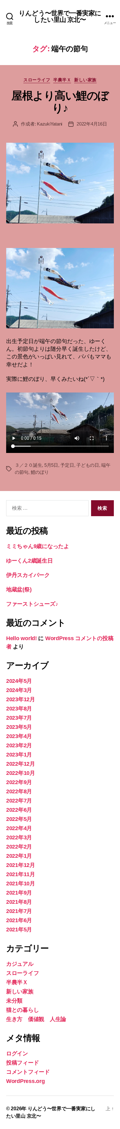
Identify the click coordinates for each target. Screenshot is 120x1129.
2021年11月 (20, 874)
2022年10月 (20, 773)
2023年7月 (19, 718)
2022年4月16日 (92, 123)
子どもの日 (87, 465)
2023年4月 (19, 736)
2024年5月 (19, 681)
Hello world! (21, 638)
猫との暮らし (22, 1010)
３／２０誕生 (28, 465)
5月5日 (51, 465)
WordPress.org (25, 1081)
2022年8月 (19, 791)
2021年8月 (19, 902)
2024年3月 (19, 690)
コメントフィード (28, 1072)
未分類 (14, 1001)
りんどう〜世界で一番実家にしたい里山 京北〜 (60, 16)
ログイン (17, 1053)
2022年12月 (20, 764)
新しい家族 (85, 79)
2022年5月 (19, 819)
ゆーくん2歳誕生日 (29, 561)
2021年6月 (19, 920)
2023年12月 (20, 699)
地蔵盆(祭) (18, 589)
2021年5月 (19, 929)
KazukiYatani (49, 123)
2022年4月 (19, 828)
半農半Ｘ (62, 79)
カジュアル (20, 964)
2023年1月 (19, 755)
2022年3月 (19, 837)
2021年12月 (20, 865)
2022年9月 (19, 782)
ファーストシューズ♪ (32, 604)
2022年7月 (19, 801)
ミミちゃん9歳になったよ (37, 546)
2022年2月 (19, 847)
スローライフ (36, 79)
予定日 (67, 465)
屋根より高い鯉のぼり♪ (60, 101)
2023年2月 (19, 745)
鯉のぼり (40, 472)
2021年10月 (20, 883)
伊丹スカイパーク (28, 575)
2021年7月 (19, 911)
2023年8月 (19, 709)
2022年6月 (19, 810)
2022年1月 (19, 856)
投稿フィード (22, 1063)
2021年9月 (19, 893)
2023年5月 (19, 727)
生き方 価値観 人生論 (36, 1019)
